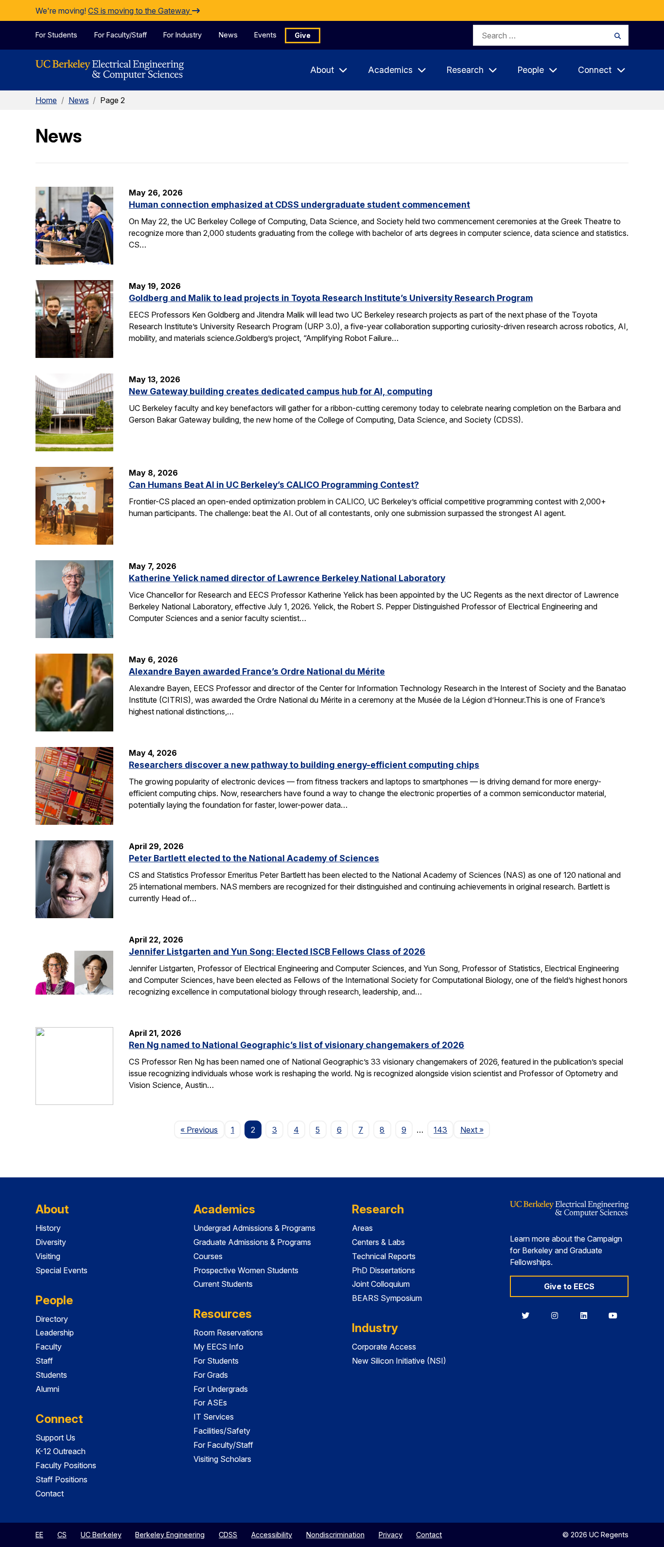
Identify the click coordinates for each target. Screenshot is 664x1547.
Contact (49, 1493)
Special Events (61, 1270)
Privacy (390, 1534)
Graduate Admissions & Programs (252, 1242)
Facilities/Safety (221, 1431)
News (228, 35)
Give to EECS (569, 1286)
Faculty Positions (65, 1465)
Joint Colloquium (381, 1284)
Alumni (47, 1389)
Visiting (47, 1256)
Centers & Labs (378, 1242)
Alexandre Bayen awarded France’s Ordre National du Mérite (257, 671)
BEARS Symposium (387, 1298)
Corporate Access (384, 1346)
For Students (56, 35)
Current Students (223, 1284)
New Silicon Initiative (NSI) (399, 1361)
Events (265, 35)
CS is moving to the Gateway (140, 11)
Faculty (48, 1346)
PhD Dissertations (383, 1270)
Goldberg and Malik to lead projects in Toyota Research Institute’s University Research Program (331, 298)
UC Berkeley (101, 1534)
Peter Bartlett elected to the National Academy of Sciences (254, 858)
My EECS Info (218, 1346)
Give (303, 35)
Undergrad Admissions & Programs (254, 1228)
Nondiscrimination (335, 1534)
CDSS (228, 1534)
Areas (362, 1228)
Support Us (55, 1437)
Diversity (50, 1242)
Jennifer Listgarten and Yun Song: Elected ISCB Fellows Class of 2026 (277, 951)
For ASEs (210, 1402)
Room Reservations (228, 1332)
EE (39, 1534)
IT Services (213, 1417)
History (48, 1228)
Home (46, 100)
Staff (44, 1361)
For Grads (210, 1375)
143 (440, 1130)
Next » (474, 1129)
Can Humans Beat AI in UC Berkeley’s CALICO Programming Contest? (274, 485)
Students (51, 1375)
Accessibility (271, 1534)
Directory (51, 1319)
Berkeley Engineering (170, 1534)
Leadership (54, 1332)
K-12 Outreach (60, 1451)
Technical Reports (384, 1256)
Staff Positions (61, 1479)
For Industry (182, 35)
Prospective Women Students (245, 1270)
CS (62, 1534)
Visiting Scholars (222, 1459)
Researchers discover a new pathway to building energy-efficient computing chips (304, 765)
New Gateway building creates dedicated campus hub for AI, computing (281, 391)
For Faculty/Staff (120, 35)
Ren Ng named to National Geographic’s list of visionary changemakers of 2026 (296, 1045)
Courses (208, 1256)
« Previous (202, 1129)
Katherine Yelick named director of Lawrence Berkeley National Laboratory (287, 578)
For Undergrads (220, 1389)
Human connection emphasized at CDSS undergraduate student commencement (299, 204)
